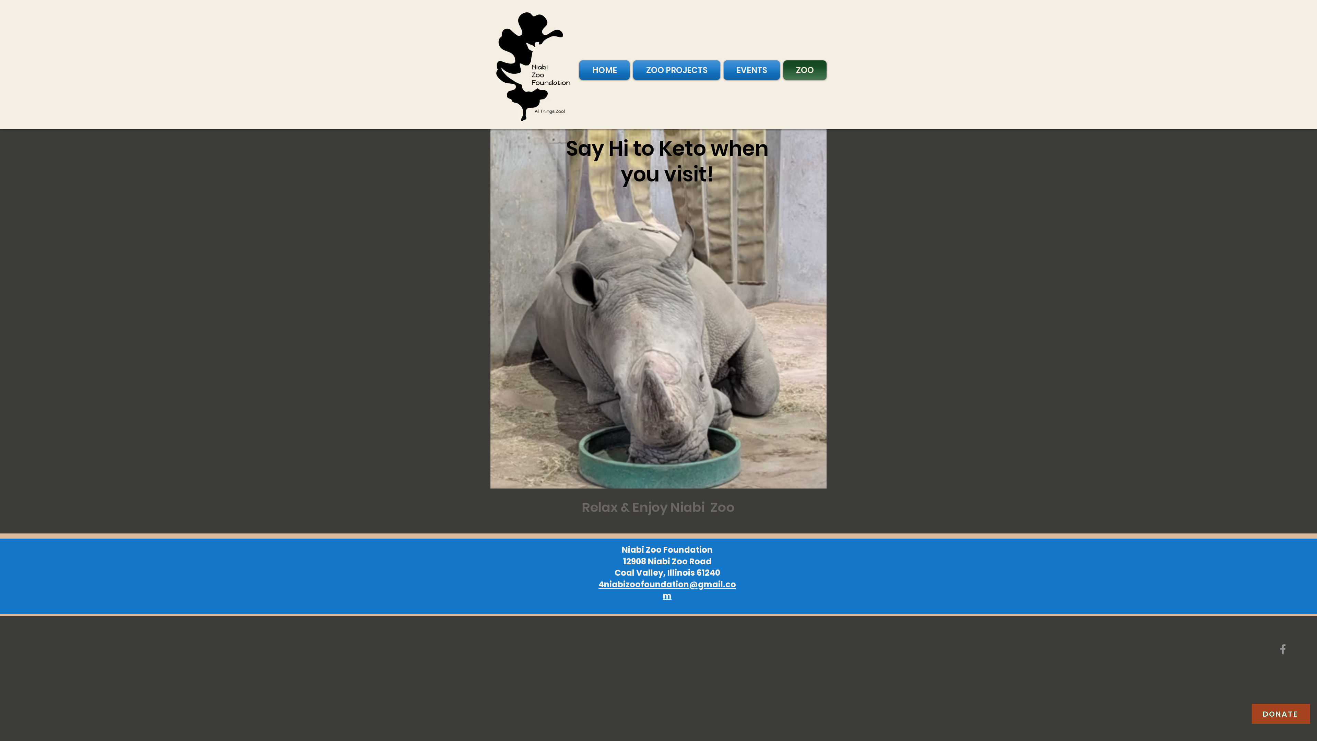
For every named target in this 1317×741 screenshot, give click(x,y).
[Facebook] (1283, 649)
